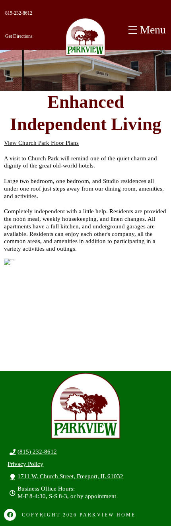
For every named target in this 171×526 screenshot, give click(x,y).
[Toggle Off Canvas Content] (147, 30)
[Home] (85, 37)
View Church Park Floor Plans (41, 143)
